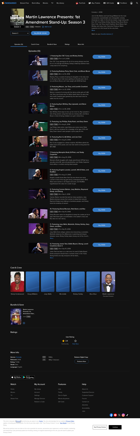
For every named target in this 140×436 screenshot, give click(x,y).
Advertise (85, 405)
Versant (18, 421)
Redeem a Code (39, 402)
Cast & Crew (35, 44)
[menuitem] (108, 3)
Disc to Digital (62, 395)
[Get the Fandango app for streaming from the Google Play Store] (28, 377)
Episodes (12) (19, 44)
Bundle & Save (52, 44)
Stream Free (14, 398)
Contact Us (85, 402)
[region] (70, 427)
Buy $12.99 (42, 33)
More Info (81, 44)
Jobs (83, 411)
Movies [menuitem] (45, 3)
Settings (36, 395)
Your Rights (63, 423)
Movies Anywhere (63, 398)
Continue (115, 427)
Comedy (18, 357)
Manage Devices (39, 398)
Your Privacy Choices (100, 427)
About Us (85, 389)
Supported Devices (88, 392)
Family (60, 392)
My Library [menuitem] (60, 3)
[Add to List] (24, 323)
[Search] (137, 3)
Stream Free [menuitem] (24, 3)
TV (11, 395)
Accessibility (86, 408)
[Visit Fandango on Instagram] (123, 415)
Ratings (67, 44)
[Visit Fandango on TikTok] (127, 415)
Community (65, 344)
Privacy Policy (70, 421)
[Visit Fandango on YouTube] (115, 415)
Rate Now (75, 344)
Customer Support (87, 395)
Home (12, 389)
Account (37, 392)
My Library (37, 389)
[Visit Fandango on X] (119, 415)
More (93, 30)
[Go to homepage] (9, 3)
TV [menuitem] (52, 3)
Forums (84, 398)
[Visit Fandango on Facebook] (111, 415)
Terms (41, 421)
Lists (59, 389)
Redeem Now (81, 361)
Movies (13, 392)
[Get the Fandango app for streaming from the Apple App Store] (16, 377)
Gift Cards (61, 402)
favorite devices (106, 34)
